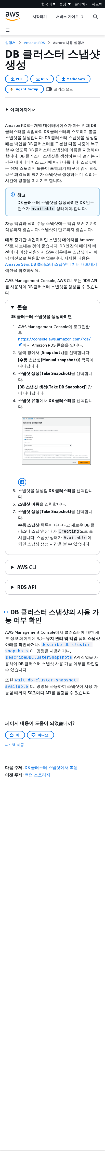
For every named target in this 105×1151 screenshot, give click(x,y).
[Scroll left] (29, 17)
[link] (69, 42)
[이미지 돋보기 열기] (22, 482)
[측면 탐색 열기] (7, 30)
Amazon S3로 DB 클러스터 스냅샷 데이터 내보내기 (51, 264)
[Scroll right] (82, 17)
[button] (20, 109)
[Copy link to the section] (6, 612)
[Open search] (95, 16)
